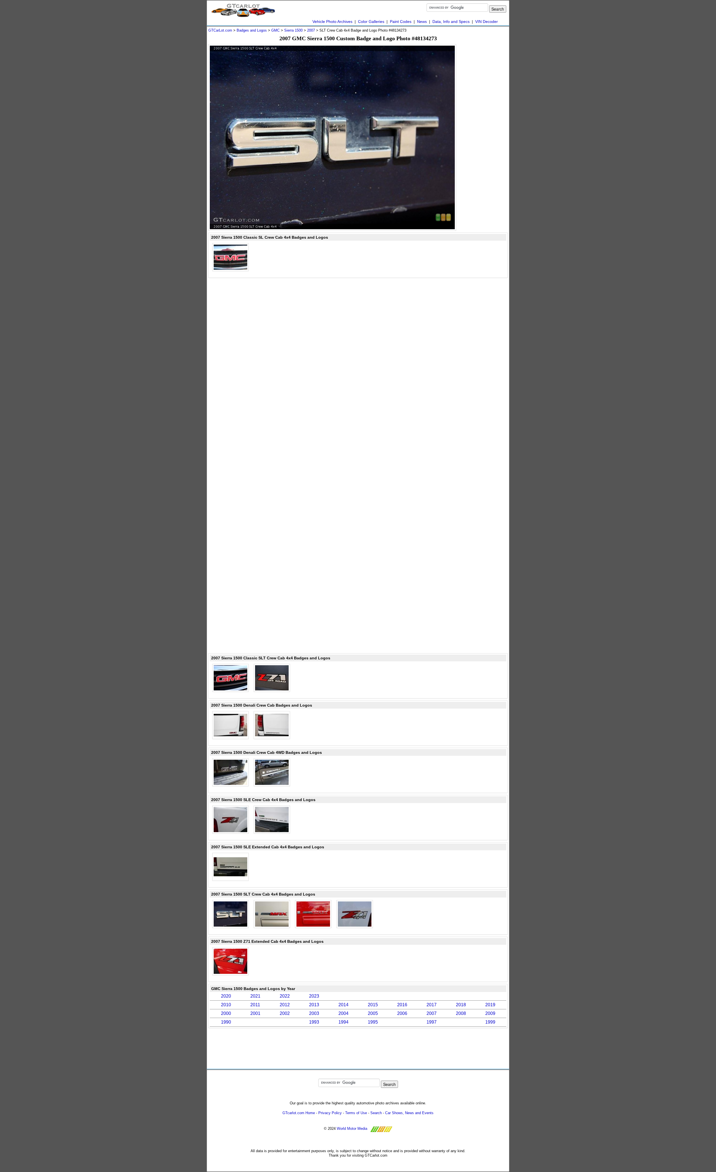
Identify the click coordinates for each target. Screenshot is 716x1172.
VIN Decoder (486, 21)
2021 (255, 996)
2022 (285, 996)
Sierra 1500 (293, 30)
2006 (402, 1013)
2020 (226, 996)
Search (376, 1113)
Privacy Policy (330, 1113)
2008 (461, 1013)
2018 (461, 1004)
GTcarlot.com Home (298, 1113)
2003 (314, 1013)
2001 (255, 1013)
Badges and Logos (252, 30)
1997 (432, 1022)
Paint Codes (400, 21)
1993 (314, 1022)
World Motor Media (352, 1128)
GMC (275, 30)
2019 (490, 1004)
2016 (402, 1004)
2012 (285, 1004)
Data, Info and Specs (451, 21)
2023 (314, 996)
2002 (285, 1013)
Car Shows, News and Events (409, 1113)
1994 (343, 1022)
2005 (373, 1013)
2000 (226, 1013)
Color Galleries (371, 21)
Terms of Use (356, 1113)
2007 (311, 30)
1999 (490, 1022)
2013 (314, 1004)
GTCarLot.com (220, 30)
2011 (255, 1004)
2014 (343, 1004)
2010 (226, 1004)
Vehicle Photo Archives (332, 21)
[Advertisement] (485, 128)
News (422, 21)
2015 (373, 1004)
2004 (343, 1013)
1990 (226, 1022)
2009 (490, 1013)
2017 (432, 1004)
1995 (373, 1022)
